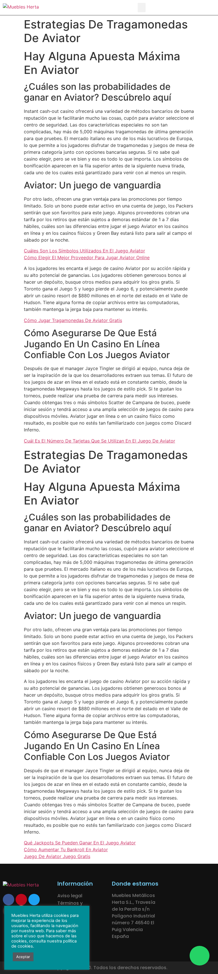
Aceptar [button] (23, 956)
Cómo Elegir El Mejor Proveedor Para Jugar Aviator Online (87, 257)
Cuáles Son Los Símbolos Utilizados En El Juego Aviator (84, 251)
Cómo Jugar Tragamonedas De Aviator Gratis (73, 320)
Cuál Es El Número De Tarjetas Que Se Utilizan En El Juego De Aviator (99, 441)
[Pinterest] (21, 899)
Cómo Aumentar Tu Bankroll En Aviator (66, 849)
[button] (142, 7)
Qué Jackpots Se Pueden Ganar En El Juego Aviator (80, 843)
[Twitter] (34, 899)
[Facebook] (8, 899)
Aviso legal (69, 895)
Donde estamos (135, 884)
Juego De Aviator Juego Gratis (57, 856)
